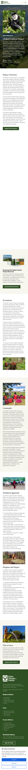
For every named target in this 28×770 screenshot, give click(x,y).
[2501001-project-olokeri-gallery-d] (14, 183)
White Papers (7, 697)
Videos (5, 703)
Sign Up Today (9, 743)
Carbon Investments (8, 727)
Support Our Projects (11, 128)
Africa (5, 60)
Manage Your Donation (9, 711)
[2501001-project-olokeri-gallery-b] (14, 217)
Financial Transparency (9, 712)
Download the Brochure (12, 286)
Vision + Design (8, 62)
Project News (7, 699)
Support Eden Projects (11, 662)
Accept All (14, 759)
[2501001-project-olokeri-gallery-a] (14, 238)
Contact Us (6, 728)
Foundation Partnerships (9, 725)
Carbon (18, 62)
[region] (14, 758)
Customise (14, 763)
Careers (5, 730)
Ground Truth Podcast (9, 700)
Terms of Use (7, 715)
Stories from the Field (9, 702)
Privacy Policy (7, 713)
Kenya (9, 60)
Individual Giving (7, 723)
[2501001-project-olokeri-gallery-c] (14, 148)
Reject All (14, 767)
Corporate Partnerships (9, 724)
